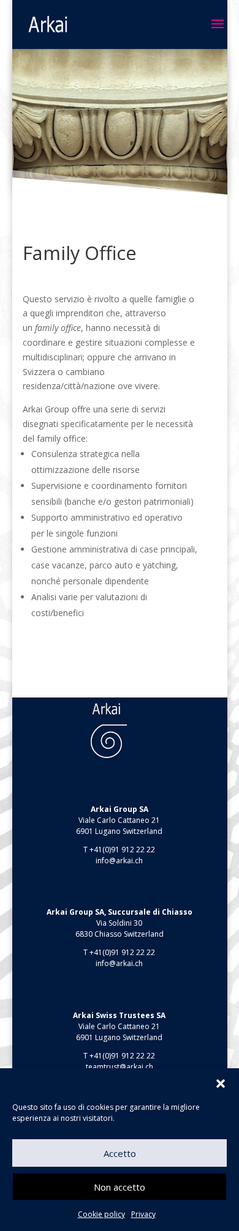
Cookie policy (101, 1214)
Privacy (143, 1214)
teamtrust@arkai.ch (119, 1067)
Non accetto (119, 1187)
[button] (220, 1083)
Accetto (120, 1153)
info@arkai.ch (119, 860)
